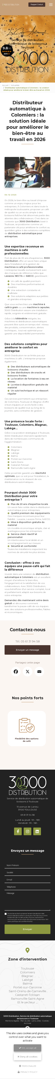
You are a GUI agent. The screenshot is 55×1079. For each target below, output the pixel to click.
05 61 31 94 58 (30, 641)
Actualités (15, 85)
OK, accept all (28, 1048)
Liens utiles (36, 1021)
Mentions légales (12, 1021)
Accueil (5, 85)
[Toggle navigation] (51, 4)
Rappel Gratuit (37, 5)
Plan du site (25, 1021)
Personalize (29, 1066)
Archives (27, 1023)
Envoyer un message (27, 650)
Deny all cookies (28, 1056)
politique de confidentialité (22, 921)
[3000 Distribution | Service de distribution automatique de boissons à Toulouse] (10, 4)
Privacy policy (28, 1072)
